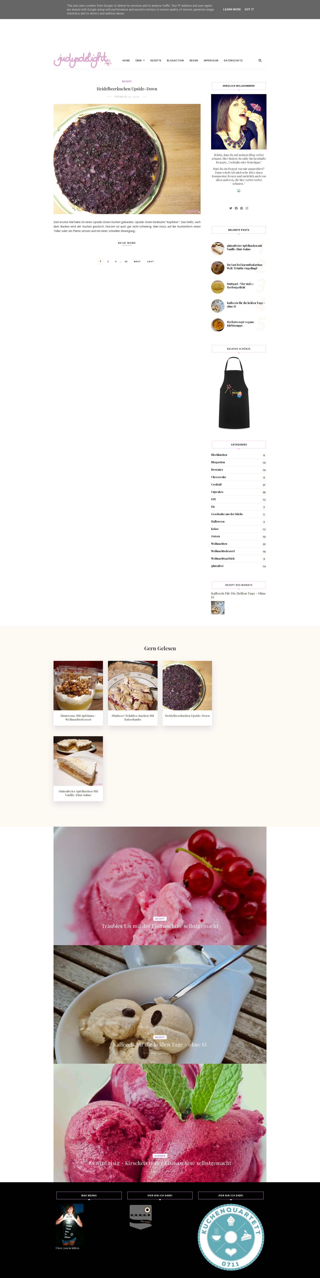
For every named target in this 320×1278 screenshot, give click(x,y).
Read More (127, 242)
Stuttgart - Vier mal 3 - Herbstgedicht (240, 285)
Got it (249, 9)
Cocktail (216, 484)
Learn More (232, 9)
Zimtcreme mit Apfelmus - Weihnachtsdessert (78, 717)
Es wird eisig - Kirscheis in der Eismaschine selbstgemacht (160, 1162)
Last (150, 261)
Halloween (217, 521)
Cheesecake (218, 477)
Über (139, 60)
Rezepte (156, 60)
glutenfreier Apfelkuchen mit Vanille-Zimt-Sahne (244, 247)
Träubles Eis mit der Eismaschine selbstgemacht (160, 925)
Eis (213, 506)
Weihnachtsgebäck (223, 558)
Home (126, 60)
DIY (213, 499)
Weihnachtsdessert (223, 551)
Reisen (194, 60)
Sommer (160, 1155)
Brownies (217, 469)
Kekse (215, 529)
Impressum (211, 60)
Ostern (215, 536)
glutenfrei (217, 566)
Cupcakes (217, 492)
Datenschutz (233, 60)
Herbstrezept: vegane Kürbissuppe (240, 323)
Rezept (127, 81)
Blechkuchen (219, 455)
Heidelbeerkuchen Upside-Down (127, 88)
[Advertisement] (111, 26)
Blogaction (175, 60)
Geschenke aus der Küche (227, 514)
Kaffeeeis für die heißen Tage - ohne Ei (160, 1044)
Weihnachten (219, 543)
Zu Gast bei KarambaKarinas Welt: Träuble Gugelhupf (244, 266)
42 (126, 261)
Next (137, 261)
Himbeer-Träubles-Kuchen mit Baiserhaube (133, 717)
